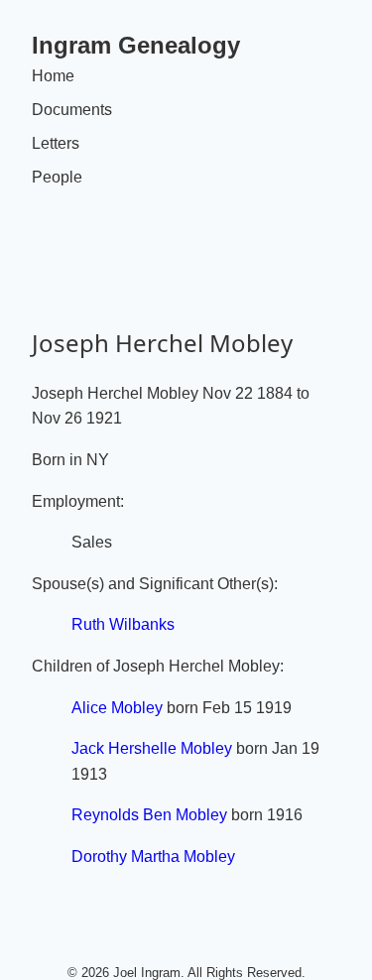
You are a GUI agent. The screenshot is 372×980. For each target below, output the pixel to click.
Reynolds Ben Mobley (149, 814)
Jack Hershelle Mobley (151, 748)
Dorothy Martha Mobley (153, 856)
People (57, 177)
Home (53, 75)
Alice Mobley (117, 707)
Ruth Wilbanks (123, 624)
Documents (72, 109)
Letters (55, 143)
